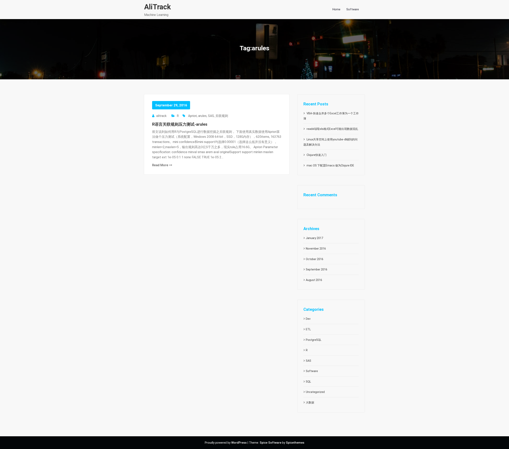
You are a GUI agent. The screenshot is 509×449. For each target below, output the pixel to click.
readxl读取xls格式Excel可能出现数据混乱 (332, 128)
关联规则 (221, 116)
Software (312, 371)
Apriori (192, 116)
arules (202, 116)
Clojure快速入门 (316, 154)
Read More (160, 165)
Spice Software (270, 442)
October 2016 (314, 259)
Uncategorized (315, 392)
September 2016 (316, 269)
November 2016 (316, 248)
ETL (308, 329)
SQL (308, 381)
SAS (211, 116)
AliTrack (157, 7)
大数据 (310, 402)
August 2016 (314, 280)
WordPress (239, 442)
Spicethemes (295, 442)
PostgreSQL (313, 339)
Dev (308, 318)
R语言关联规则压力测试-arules (179, 124)
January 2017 (314, 238)
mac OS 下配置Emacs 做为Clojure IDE (330, 165)
